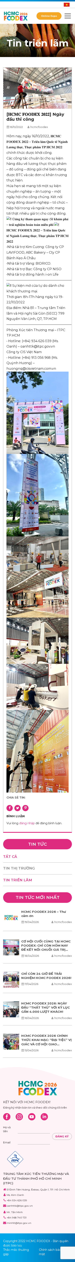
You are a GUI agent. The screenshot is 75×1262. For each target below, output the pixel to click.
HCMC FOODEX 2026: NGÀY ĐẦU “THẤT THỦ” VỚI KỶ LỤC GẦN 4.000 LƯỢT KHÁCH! (45, 1007)
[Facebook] (6, 1116)
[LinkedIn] (44, 1116)
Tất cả (10, 857)
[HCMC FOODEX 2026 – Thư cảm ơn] (11, 918)
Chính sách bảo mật (50, 1252)
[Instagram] (19, 1116)
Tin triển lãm (17, 880)
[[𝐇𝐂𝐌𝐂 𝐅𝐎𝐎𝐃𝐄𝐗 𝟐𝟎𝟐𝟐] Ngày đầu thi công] (37, 88)
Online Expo (49, 16)
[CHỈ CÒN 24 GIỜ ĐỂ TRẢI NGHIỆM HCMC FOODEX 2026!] (11, 980)
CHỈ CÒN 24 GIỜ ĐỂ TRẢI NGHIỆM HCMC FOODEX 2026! (46, 976)
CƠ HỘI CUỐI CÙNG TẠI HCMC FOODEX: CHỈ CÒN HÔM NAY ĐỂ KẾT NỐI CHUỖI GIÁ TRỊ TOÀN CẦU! (46, 947)
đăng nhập (27, 823)
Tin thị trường (19, 868)
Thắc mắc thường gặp (16, 1252)
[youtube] (31, 1116)
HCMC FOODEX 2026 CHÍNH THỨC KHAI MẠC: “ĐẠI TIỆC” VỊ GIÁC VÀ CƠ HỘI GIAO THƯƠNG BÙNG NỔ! (46, 1042)
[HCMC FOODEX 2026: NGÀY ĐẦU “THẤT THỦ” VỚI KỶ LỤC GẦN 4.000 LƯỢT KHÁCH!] (11, 1009)
